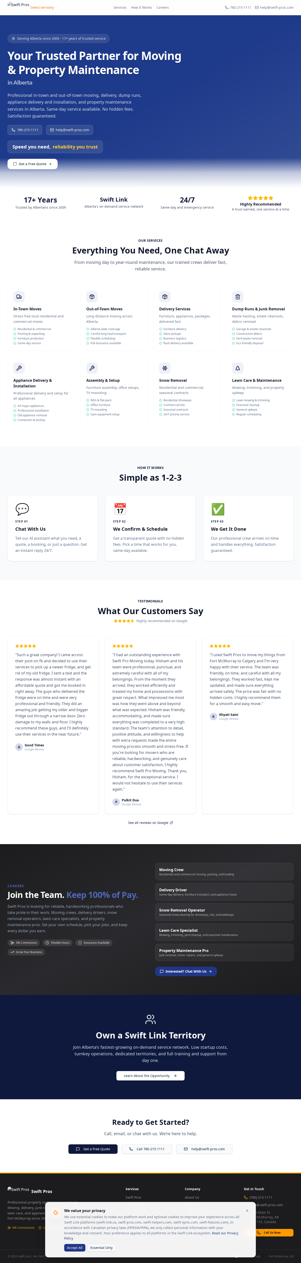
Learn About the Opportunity (147, 1075)
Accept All (75, 1247)
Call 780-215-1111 (151, 1149)
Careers (163, 7)
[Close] (247, 1210)
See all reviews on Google (148, 822)
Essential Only (101, 1247)
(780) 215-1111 (261, 1197)
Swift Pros (133, 1197)
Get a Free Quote (32, 164)
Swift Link (114, 199)
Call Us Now (272, 1233)
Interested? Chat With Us (186, 971)
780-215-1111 (240, 7)
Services (120, 7)
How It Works (141, 7)
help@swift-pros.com (276, 7)
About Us (192, 1197)
